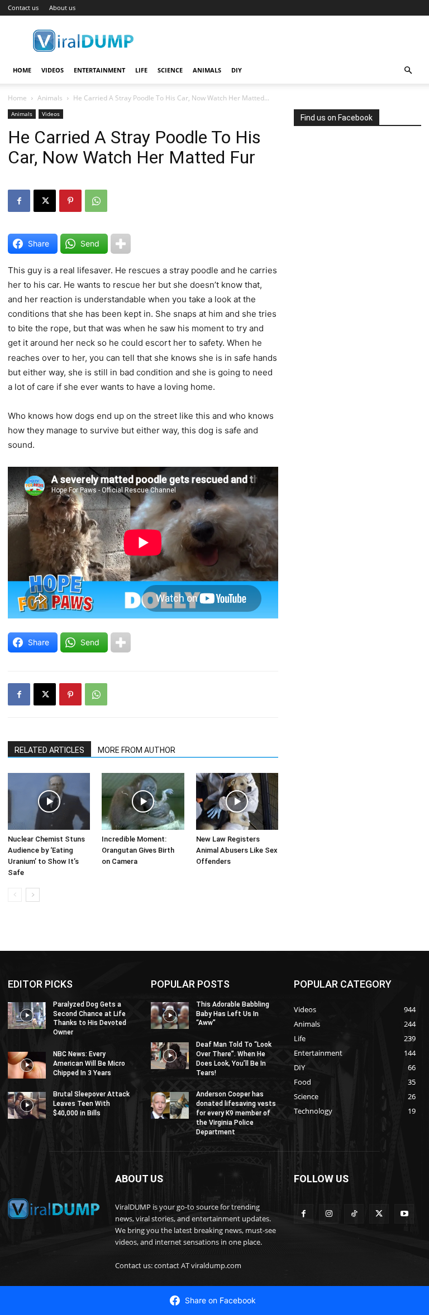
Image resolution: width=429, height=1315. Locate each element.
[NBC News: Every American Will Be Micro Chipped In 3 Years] (27, 1065)
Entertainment (99, 70)
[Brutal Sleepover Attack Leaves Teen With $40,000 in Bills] (27, 1105)
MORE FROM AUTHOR (136, 750)
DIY (236, 70)
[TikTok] (354, 1214)
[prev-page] (15, 895)
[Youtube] (404, 1214)
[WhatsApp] (96, 201)
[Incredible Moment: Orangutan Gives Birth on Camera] (143, 801)
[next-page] (33, 895)
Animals (207, 70)
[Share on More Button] (121, 244)
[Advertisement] (361, 229)
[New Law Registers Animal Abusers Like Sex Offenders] (237, 801)
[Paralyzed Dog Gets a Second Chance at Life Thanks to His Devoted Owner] (27, 1015)
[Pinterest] (70, 201)
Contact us (23, 7)
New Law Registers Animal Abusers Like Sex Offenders (237, 850)
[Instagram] (329, 1214)
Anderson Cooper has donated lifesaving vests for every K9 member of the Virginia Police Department (236, 1112)
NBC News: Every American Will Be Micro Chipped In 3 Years (89, 1063)
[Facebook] (19, 201)
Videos (52, 70)
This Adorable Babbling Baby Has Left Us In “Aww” (232, 1013)
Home (22, 70)
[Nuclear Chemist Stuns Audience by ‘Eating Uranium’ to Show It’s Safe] (49, 801)
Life (141, 70)
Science (170, 70)
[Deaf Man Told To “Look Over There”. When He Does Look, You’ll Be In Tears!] (170, 1055)
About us (62, 7)
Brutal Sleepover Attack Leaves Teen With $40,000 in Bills (91, 1103)
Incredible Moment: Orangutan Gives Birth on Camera (138, 850)
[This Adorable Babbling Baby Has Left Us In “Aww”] (170, 1015)
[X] (45, 201)
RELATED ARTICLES (49, 750)
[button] (407, 70)
